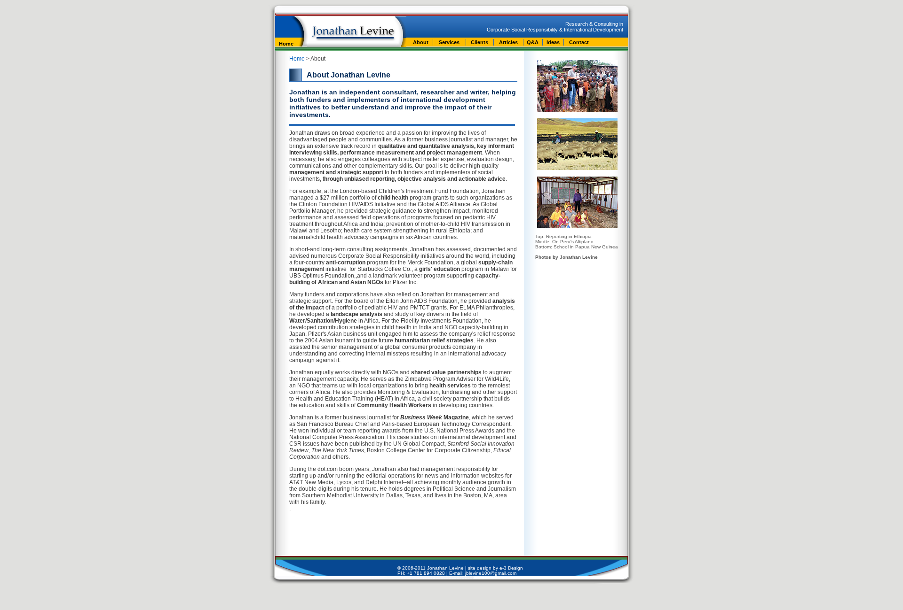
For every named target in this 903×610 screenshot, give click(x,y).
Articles (508, 42)
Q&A (533, 42)
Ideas (553, 42)
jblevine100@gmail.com (490, 573)
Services (449, 42)
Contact (579, 42)
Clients (479, 42)
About (420, 42)
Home (286, 43)
